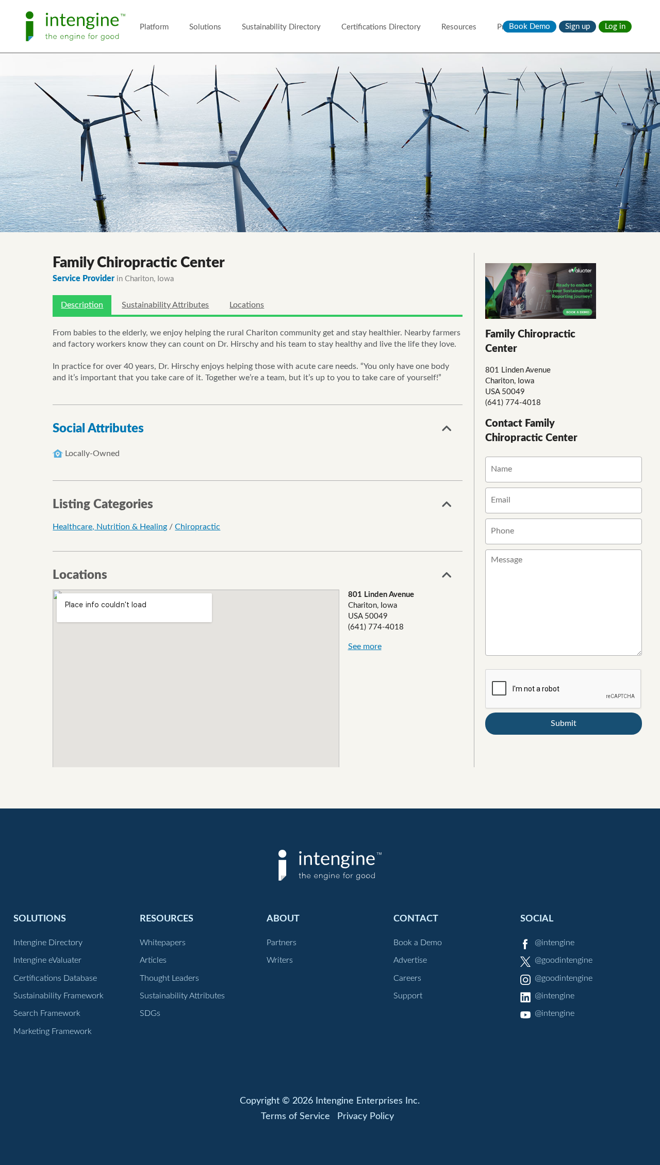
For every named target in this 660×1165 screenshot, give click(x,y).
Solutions (205, 27)
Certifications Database (55, 978)
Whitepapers (163, 943)
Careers (407, 978)
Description (82, 305)
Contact (415, 918)
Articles (153, 960)
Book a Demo (417, 943)
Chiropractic (197, 527)
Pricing (508, 27)
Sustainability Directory (281, 27)
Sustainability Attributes (165, 305)
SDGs (150, 1013)
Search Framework (46, 1013)
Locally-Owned (92, 453)
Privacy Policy (365, 1116)
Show (447, 431)
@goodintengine (563, 960)
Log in (615, 26)
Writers (280, 960)
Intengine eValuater (47, 960)
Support (407, 996)
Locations (246, 305)
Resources (458, 27)
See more (365, 646)
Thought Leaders (169, 978)
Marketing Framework (52, 1031)
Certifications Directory (381, 27)
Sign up (577, 26)
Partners (281, 943)
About (283, 918)
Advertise (410, 960)
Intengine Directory (47, 943)
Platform (154, 27)
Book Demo (529, 26)
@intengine (554, 943)
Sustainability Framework (58, 996)
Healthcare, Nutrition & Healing (110, 527)
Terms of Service (295, 1116)
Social (536, 918)
